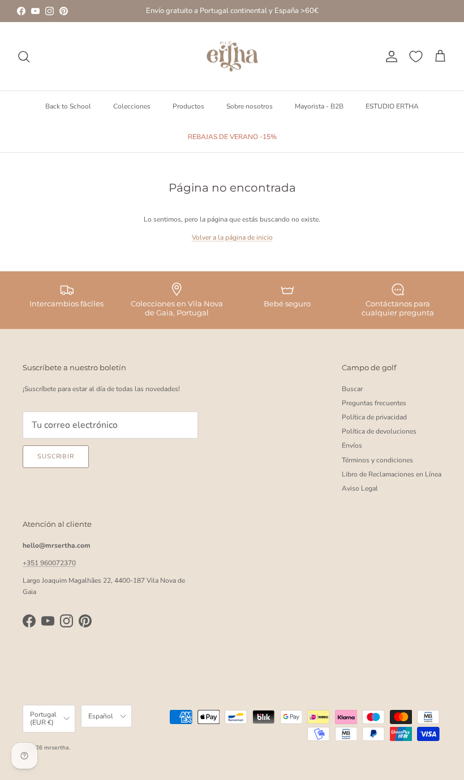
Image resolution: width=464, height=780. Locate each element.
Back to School (68, 106)
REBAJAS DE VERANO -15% (232, 136)
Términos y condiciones (377, 460)
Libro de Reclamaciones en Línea (391, 474)
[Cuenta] (389, 56)
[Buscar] (24, 56)
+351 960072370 (49, 562)
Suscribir (55, 456)
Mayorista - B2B (319, 106)
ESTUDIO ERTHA (392, 106)
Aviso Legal (360, 488)
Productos (188, 106)
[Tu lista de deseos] (416, 56)
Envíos (352, 445)
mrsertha (56, 748)
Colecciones (132, 106)
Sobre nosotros (249, 106)
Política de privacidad (374, 417)
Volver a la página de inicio (232, 237)
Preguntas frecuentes (374, 403)
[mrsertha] (232, 56)
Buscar (352, 388)
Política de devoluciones (379, 431)
